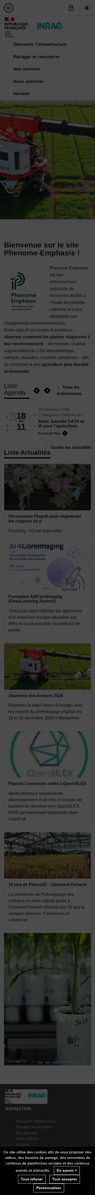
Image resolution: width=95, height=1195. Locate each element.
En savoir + (67, 1170)
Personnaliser (48, 1188)
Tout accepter (64, 1179)
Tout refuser (32, 1179)
